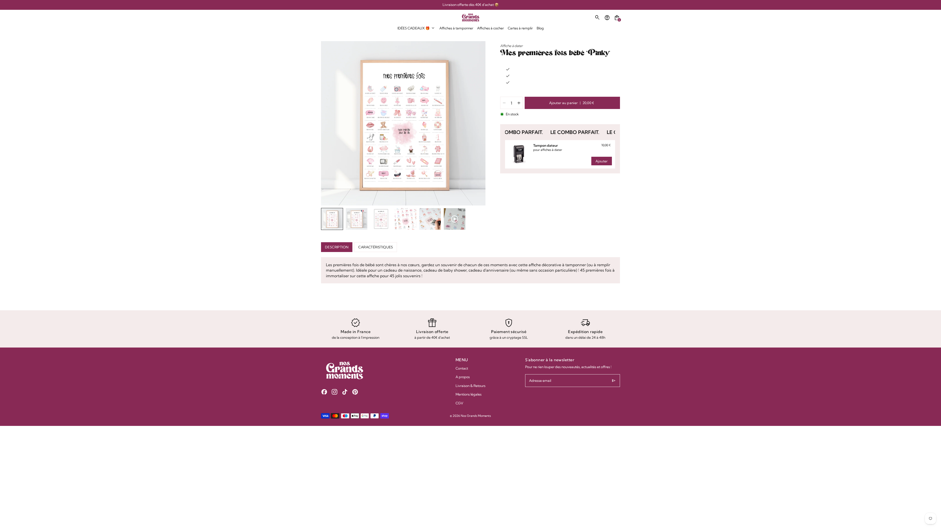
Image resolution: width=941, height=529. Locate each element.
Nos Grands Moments (476, 416)
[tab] (392, 203)
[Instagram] (334, 392)
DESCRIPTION (336, 247)
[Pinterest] (355, 392)
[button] (332, 219)
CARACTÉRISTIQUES (375, 247)
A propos (463, 377)
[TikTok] (345, 392)
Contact (462, 368)
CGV (459, 403)
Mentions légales (469, 394)
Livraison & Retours (470, 386)
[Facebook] (324, 392)
